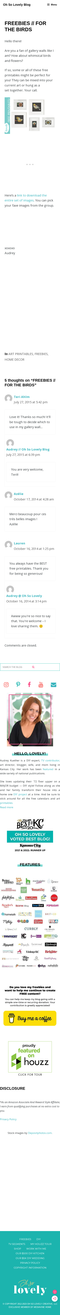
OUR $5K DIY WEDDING (30, 1258)
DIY (38, 1239)
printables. (6, 803)
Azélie (18, 494)
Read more (6, 807)
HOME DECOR (14, 359)
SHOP (17, 1248)
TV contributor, (50, 760)
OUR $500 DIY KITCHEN (30, 1253)
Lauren (19, 543)
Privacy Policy (8, 1119)
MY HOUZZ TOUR (41, 1244)
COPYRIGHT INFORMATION (30, 1267)
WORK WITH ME (36, 1248)
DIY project (20, 794)
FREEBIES (41, 354)
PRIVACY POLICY (30, 1262)
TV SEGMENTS (16, 1244)
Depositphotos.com (40, 1133)
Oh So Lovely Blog (16, 4)
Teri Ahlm (22, 397)
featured (49, 769)
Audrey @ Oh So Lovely (24, 596)
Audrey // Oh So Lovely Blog (28, 449)
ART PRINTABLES (20, 354)
